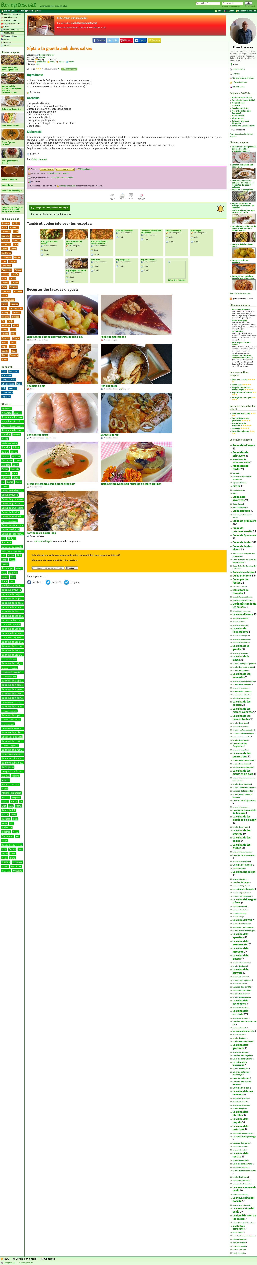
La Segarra (8, 767)
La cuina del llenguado (242, 896)
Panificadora (7, 392)
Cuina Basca (238, 504)
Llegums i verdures (11, 23)
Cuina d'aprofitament (240, 507)
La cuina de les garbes (240, 750)
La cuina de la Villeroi (240, 671)
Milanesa (17, 312)
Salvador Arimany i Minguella (240, 122)
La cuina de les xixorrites (241, 861)
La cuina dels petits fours (241, 1105)
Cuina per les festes (13, 533)
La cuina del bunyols (9, 659)
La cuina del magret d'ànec (13, 672)
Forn (4, 371)
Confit (13, 249)
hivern (71, 62)
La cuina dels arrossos (14, 689)
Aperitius (16, 435)
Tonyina (4, 858)
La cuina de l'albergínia (240, 618)
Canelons (16, 236)
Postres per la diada (239, 1249)
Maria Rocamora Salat (242, 98)
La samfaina (237, 331)
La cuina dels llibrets (242, 1059)
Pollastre (7, 827)
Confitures (6, 253)
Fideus (12, 560)
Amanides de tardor (13, 430)
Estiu (4, 556)
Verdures (16, 866)
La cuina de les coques (14, 611)
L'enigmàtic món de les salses (18, 585)
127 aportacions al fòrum (243, 78)
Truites (6, 862)
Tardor (12, 854)
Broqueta (6, 232)
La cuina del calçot (12, 663)
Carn (15, 464)
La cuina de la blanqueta (241, 636)
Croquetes (6, 266)
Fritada (13, 278)
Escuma (5, 274)
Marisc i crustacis (11, 793)
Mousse (5, 317)
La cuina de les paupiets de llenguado (15, 638)
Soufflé (5, 351)
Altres (6, 45)
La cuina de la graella (13, 598)
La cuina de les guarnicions (17, 628)
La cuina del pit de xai (240, 906)
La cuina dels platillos (13, 732)
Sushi (14, 351)
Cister (16, 477)
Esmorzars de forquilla (12, 547)
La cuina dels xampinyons (241, 1180)
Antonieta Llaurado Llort (243, 126)
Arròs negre (196, 231)
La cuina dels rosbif (239, 1150)
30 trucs (236, 74)
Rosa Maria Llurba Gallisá (243, 100)
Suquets (5, 854)
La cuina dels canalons (240, 977)
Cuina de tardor (10, 512)
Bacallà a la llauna (240, 431)
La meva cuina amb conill (14, 754)
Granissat (18, 291)
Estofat (15, 274)
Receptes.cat (18, 4)
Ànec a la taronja (239, 380)
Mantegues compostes (10, 785)
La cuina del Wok (9, 676)
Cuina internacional (12, 525)
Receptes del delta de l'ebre (12, 845)
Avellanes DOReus (9, 443)
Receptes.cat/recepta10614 (62, 177)
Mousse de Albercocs (241, 309)
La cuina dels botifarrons (241, 963)
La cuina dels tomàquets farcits (244, 1171)
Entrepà (18, 270)
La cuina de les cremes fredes (16, 620)
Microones (13, 371)
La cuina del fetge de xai (241, 886)
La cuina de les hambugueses (243, 760)
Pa (3, 321)
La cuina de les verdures (244, 855)
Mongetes (16, 797)
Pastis (5, 814)
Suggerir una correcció (141, 199)
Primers (15, 832)
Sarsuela (236, 428)
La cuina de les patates (240, 807)
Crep (4, 261)
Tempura (14, 355)
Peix (15, 818)
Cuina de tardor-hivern (14, 516)
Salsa (13, 342)
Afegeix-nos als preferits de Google (52, 208)
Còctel (4, 249)
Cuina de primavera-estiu (16, 503)
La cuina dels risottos (240, 1146)
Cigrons (6, 477)
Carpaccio (6, 244)
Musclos (5, 802)
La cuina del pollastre (240, 910)
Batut (4, 227)
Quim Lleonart (39, 159)
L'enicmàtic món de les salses (243, 600)
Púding (5, 334)
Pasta (15, 325)
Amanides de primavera (15, 421)
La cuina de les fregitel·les (11, 625)
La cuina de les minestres (242, 784)
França (19, 568)
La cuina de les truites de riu (242, 852)
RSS (6, 1258)
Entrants (6, 542)
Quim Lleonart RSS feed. (243, 299)
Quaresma (7, 836)
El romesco (237, 385)
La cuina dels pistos (240, 1109)
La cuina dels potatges (14, 741)
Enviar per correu (112, 199)
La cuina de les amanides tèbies (244, 681)
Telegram (74, 582)
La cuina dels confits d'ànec (242, 990)
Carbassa (7, 460)
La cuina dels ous (8, 724)
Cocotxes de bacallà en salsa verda (151, 232)
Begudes (7, 42)
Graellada (6, 291)
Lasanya (14, 304)
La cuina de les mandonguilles (243, 767)
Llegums (15, 776)
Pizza (13, 330)
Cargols (6, 464)
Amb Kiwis (236, 473)
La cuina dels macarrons (11, 720)
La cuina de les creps (240, 723)
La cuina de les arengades (242, 685)
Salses (6, 39)
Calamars (14, 452)
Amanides (17, 413)
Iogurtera (6, 397)
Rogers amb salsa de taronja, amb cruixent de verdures (243, 206)
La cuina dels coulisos (241, 994)
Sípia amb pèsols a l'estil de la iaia (99, 243)
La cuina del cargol (241, 882)
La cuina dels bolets (13, 693)
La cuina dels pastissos (241, 1098)
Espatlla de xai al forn (242, 393)
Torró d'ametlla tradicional (239, 424)
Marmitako (95, 260)
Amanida (5, 223)
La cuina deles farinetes (241, 924)
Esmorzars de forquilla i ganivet (14, 551)
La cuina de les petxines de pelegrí (21, 641)
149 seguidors (238, 87)
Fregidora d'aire (9, 380)
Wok (19, 384)
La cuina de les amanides (15, 607)
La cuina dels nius (241, 1078)
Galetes (15, 283)
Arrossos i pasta (10, 20)
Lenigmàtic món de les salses (17, 771)
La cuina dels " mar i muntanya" (243, 927)
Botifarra (5, 452)
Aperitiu (15, 223)
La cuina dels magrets (241, 1069)
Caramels (16, 240)
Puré (13, 334)
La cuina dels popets (12, 737)
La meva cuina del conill (15, 762)
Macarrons (5, 780)
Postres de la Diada (239, 1246)
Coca (16, 244)
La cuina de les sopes (13, 650)
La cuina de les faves (240, 740)
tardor (61, 62)
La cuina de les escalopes (243, 733)
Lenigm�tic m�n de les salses (243, 1223)
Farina (4, 560)
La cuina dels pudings (10, 746)
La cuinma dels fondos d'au (242, 1184)
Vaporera (13, 388)
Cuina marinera (10, 529)
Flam (4, 278)
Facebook (37, 582)
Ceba (14, 473)
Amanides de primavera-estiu (13, 426)
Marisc (5, 789)
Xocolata (17, 870)
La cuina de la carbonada (241, 642)
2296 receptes (238, 69)
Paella (10, 321)
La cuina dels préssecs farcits (243, 1133)
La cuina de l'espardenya (15, 594)
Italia (4, 581)
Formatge (5, 564)
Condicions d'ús (26, 1263)
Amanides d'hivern (12, 417)
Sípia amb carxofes (124, 231)
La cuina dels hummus (240, 1052)
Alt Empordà (6, 409)
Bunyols (5, 236)
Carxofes (6, 473)
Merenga (6, 312)
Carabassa (16, 456)
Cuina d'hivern (10, 495)
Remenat (6, 338)
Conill (10, 482)
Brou (15, 232)
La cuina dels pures (241, 1143)
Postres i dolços (10, 36)
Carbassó (18, 461)
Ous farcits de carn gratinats (240, 419)
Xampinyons (6, 871)
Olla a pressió (8, 384)
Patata (13, 815)
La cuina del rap (238, 917)
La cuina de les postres (14, 646)
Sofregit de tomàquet (242, 398)
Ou (21, 802)
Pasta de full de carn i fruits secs (244, 1236)
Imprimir (122, 198)
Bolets (15, 447)
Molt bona (5, 798)
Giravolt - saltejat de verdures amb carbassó (242, 357)
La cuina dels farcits (9, 711)
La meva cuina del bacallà (16, 758)
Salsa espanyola (239, 320)
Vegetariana (17, 862)
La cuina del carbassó (240, 879)
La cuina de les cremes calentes (19, 615)
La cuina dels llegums (242, 1055)
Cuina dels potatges (9, 521)
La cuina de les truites (14, 654)
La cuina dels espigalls (240, 1007)
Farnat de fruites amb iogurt (242, 597)
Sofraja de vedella (239, 1253)
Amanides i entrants (12, 14)
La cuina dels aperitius (14, 680)
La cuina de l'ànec (239, 622)
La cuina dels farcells (240, 1028)
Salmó (4, 849)
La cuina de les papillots (244, 800)
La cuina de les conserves (241, 698)
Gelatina (13, 287)
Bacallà (6, 447)
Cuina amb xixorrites (13, 490)
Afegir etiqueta (86, 169)
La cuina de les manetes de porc (19, 633)
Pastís (4, 330)
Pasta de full (8, 810)
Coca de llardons (238, 490)
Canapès (5, 240)
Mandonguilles (16, 308)
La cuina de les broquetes (242, 691)
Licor (4, 308)
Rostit (4, 342)
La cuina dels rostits (13, 749)
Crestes (12, 261)
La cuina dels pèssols (240, 1102)
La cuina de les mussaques (244, 788)
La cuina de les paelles (243, 791)
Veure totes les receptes (240, 293)
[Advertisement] (126, 610)
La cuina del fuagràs (9, 668)
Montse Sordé (238, 103)
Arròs (5, 438)
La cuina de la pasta (13, 603)
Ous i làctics (8, 33)
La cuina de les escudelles (242, 737)
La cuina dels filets (239, 1035)
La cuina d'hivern (11, 590)
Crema (17, 257)
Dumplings (6, 270)
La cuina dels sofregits (240, 1167)
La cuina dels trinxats (240, 1177)
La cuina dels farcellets (241, 1018)
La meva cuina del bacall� (241, 1205)
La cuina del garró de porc (241, 893)
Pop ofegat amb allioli (76, 271)
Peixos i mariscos (11, 30)
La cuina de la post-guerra (244, 664)
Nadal (14, 801)
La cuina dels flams (239, 1038)
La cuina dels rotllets (240, 1160)
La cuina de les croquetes (243, 730)
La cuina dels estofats (14, 706)
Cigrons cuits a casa (239, 483)
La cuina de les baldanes (241, 688)
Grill (4, 388)
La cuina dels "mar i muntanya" (244, 931)
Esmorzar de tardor (239, 587)
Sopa (4, 347)
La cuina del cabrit (239, 868)
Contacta (49, 1258)
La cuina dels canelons (242, 980)
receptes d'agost (43, 541)
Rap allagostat (123, 260)
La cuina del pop (239, 913)
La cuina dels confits (242, 987)
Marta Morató (238, 116)
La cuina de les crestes (241, 726)
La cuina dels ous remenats (14, 728)
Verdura (5, 867)
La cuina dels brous (240, 966)
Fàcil (19, 555)
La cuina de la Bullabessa (241, 639)
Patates (6, 818)
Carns (6, 27)
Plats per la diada (239, 1243)
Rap (17, 836)
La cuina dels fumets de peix (243, 1042)
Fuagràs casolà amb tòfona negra (241, 388)
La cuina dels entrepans (241, 997)
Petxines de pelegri (239, 1239)
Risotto (16, 338)
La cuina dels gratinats (14, 715)
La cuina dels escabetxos (12, 702)
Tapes (4, 355)
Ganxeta (236, 106)
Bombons (14, 227)
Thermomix (7, 375)
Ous (4, 806)
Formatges (8, 568)
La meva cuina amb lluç (240, 1194)
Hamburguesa (8, 300)
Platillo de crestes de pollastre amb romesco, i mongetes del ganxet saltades (243, 184)
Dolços (11, 538)
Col (3, 482)
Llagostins (5, 776)
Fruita (4, 573)
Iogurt (4, 304)
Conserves (6, 257)
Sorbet (13, 347)
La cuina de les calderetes (242, 695)
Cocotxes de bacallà (241, 414)
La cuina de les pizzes (241, 827)
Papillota (6, 325)
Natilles (15, 317)
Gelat (4, 287)
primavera (41, 62)
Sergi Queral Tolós (240, 108)
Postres (6, 831)
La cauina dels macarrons (241, 611)
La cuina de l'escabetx (240, 625)
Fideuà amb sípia (173, 231)
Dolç (4, 538)
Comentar (131, 198)
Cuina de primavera (12, 499)
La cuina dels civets (239, 983)
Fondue (5, 283)
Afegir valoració (70, 69)
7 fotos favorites (239, 82)
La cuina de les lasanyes (241, 764)
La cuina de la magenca (240, 653)
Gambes (5, 577)
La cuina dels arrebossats (16, 685)
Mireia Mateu (237, 118)
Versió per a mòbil (26, 1258)
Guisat (4, 295)
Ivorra (12, 582)
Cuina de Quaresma (12, 508)
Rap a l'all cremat (148, 260)
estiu (52, 62)
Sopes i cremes (10, 17)
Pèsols (4, 823)
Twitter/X (56, 582)
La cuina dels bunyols (13, 698)
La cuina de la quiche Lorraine (243, 667)
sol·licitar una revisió (67, 186)
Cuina (234, 493)
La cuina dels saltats (242, 1164)
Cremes (5, 486)
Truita (4, 359)
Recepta (5, 841)
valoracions (53, 69)
